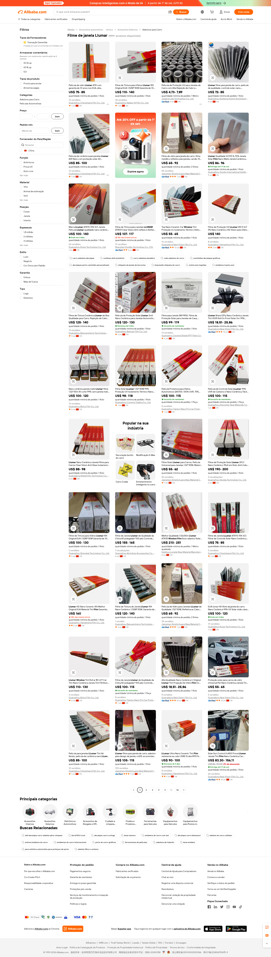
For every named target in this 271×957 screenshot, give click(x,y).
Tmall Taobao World (120, 942)
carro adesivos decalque (83, 258)
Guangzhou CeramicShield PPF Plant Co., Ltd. (182, 335)
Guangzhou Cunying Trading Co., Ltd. (133, 402)
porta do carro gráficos (105, 842)
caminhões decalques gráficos (206, 258)
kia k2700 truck (78, 835)
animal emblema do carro (36, 842)
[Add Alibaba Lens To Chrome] (72, 929)
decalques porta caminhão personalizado (91, 265)
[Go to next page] (184, 790)
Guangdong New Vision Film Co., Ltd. (179, 244)
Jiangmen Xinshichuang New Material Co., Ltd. (182, 173)
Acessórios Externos (128, 29)
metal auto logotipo (197, 265)
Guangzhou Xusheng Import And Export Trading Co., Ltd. (228, 98)
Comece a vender (216, 877)
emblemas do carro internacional (71, 842)
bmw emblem (189, 842)
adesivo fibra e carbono (88, 849)
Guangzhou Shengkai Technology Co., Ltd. (89, 553)
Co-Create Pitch (32, 877)
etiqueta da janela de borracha (132, 265)
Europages (181, 942)
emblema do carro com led (157, 835)
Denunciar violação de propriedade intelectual (179, 896)
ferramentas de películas (136, 842)
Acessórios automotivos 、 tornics (96, 29)
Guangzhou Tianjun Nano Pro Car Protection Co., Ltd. (182, 409)
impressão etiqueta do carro (167, 265)
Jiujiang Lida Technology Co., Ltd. (178, 98)
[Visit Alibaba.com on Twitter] (222, 907)
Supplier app (124, 929)
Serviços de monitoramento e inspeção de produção (89, 896)
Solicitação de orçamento (128, 877)
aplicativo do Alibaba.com (187, 929)
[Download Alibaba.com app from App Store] (213, 929)
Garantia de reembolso (81, 877)
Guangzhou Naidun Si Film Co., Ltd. (132, 102)
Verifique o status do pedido (221, 883)
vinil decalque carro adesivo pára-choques (43, 835)
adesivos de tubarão (165, 842)
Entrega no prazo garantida (83, 883)
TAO (160, 942)
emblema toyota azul (224, 265)
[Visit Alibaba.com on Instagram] (228, 907)
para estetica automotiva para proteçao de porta (47, 849)
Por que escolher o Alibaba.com (39, 871)
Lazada (135, 942)
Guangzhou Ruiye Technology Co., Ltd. (87, 247)
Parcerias (211, 895)
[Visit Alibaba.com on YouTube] (234, 907)
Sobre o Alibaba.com (34, 864)
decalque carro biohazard (189, 835)
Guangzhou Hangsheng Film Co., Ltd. (226, 244)
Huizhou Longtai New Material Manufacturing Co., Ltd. (182, 552)
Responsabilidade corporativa (38, 883)
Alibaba (70, 29)
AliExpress (91, 942)
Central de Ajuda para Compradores (179, 871)
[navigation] (42, 410)
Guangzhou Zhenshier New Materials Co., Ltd (228, 405)
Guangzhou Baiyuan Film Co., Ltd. (131, 331)
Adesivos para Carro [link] (152, 29)
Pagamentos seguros (80, 871)
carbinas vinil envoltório (113, 258)
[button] (170, 12)
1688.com (103, 942)
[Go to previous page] (133, 790)
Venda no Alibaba (215, 871)
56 (177, 790)
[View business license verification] (163, 952)
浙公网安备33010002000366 (186, 952)
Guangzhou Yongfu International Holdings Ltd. (228, 172)
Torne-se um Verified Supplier (221, 889)
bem (57, 116)
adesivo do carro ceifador (221, 835)
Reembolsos (168, 889)
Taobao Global (148, 942)
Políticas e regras (78, 904)
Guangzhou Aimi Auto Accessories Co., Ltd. (135, 553)
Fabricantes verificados (127, 871)
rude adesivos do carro (174, 258)
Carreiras (28, 889)
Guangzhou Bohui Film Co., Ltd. (84, 406)
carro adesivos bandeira (144, 258)
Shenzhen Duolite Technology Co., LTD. (134, 247)
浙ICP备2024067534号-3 (215, 952)
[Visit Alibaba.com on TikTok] (240, 907)
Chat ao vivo (167, 877)
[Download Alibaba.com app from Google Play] (236, 929)
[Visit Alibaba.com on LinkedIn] (215, 907)
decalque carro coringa (104, 835)
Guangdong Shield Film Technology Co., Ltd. (89, 476)
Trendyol (169, 942)
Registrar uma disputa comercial (177, 883)
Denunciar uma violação (173, 904)
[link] (267, 927)
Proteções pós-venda (80, 889)
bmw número (130, 835)
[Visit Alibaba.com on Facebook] (209, 907)
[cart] (212, 12)
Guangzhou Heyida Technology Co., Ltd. (227, 480)
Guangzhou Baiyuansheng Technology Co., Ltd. (89, 333)
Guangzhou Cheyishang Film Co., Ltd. (87, 102)
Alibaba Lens (41, 929)
